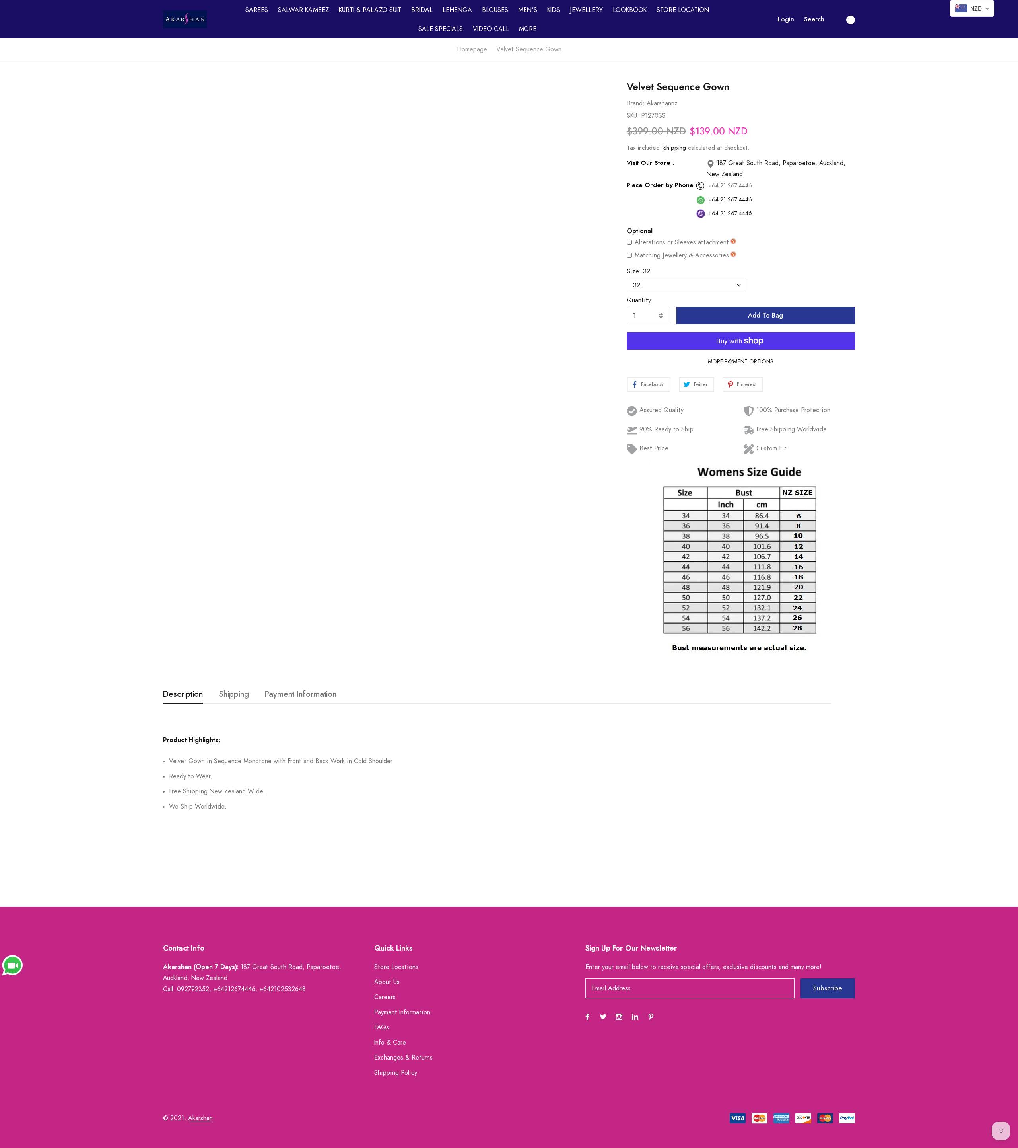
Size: (638, 271)
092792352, (194, 989)
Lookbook (630, 10)
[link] (589, 115)
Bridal (422, 10)
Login (786, 19)
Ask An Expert (363, 638)
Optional (640, 231)
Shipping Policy (395, 1073)
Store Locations (396, 967)
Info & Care (390, 1042)
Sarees (256, 10)
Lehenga (457, 10)
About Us (387, 982)
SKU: (633, 116)
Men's (527, 10)
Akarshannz (662, 103)
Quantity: (640, 300)
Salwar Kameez (303, 10)
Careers (385, 997)
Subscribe (827, 988)
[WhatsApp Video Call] (12, 965)
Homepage (472, 49)
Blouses (495, 10)
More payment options (740, 361)
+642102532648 (282, 989)
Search (814, 19)
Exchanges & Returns (403, 1057)
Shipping (674, 148)
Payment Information (402, 1012)
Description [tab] (183, 694)
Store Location (683, 10)
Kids (553, 10)
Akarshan (200, 1118)
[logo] (185, 19)
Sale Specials (440, 29)
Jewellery (586, 10)
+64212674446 (234, 989)
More (527, 29)
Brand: (636, 103)
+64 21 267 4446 (730, 186)
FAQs (381, 1027)
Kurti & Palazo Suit (370, 10)
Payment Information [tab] (300, 694)
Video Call (491, 29)
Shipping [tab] (234, 694)
